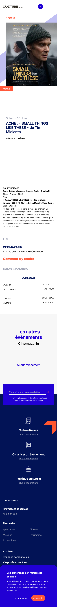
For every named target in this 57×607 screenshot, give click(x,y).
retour (11, 17)
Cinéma (34, 529)
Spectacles (9, 529)
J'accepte (38, 598)
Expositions (9, 540)
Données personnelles (16, 557)
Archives (8, 551)
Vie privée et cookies (15, 562)
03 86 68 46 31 (10, 514)
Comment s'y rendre (18, 259)
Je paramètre (20, 598)
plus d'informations (28, 434)
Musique (7, 535)
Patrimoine (36, 535)
